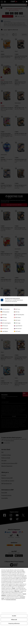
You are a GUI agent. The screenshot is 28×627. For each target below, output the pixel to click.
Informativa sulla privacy (11, 599)
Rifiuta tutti (14, 619)
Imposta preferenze (14, 623)
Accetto (14, 615)
